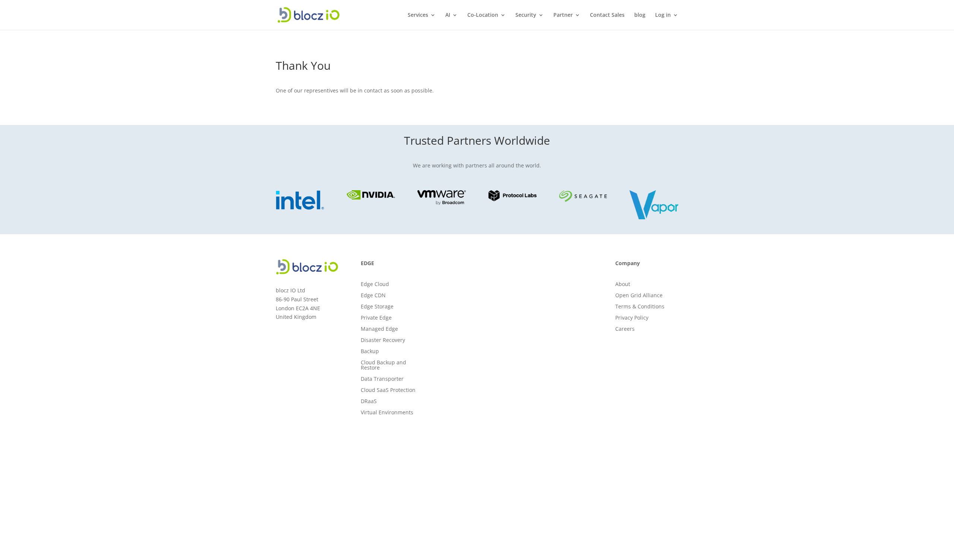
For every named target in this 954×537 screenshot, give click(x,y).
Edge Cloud (375, 285)
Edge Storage (377, 307)
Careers (625, 329)
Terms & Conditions (639, 307)
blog (639, 15)
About (622, 285)
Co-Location (482, 15)
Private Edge (376, 318)
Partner (563, 15)
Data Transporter (382, 379)
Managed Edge (379, 329)
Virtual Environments (387, 413)
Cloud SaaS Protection (388, 390)
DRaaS (369, 402)
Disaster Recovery (383, 340)
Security (525, 15)
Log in (663, 15)
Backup (370, 352)
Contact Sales (607, 15)
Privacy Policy (631, 318)
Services (418, 15)
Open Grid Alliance (639, 296)
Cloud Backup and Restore (383, 365)
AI (447, 15)
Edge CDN (373, 296)
